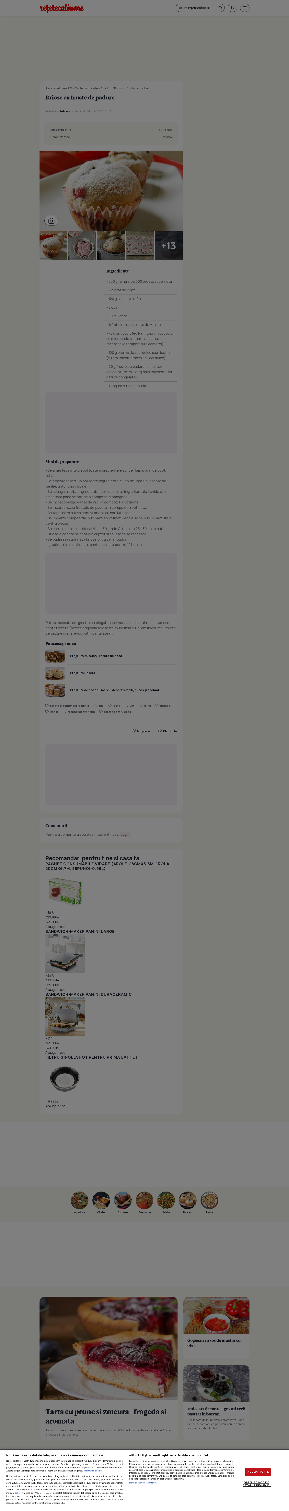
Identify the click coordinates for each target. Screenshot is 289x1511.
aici (17, 1492)
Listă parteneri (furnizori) (143, 1482)
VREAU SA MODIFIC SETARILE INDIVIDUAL (257, 1484)
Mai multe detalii (93, 1470)
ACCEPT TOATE (258, 1471)
